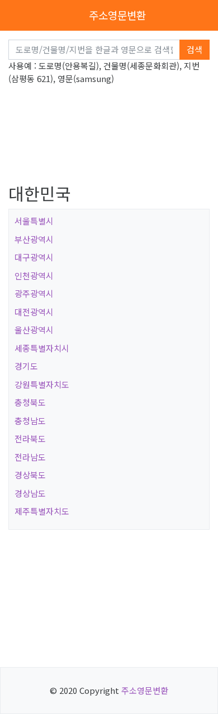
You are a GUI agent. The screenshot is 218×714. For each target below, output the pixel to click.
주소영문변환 (117, 14)
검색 (194, 49)
